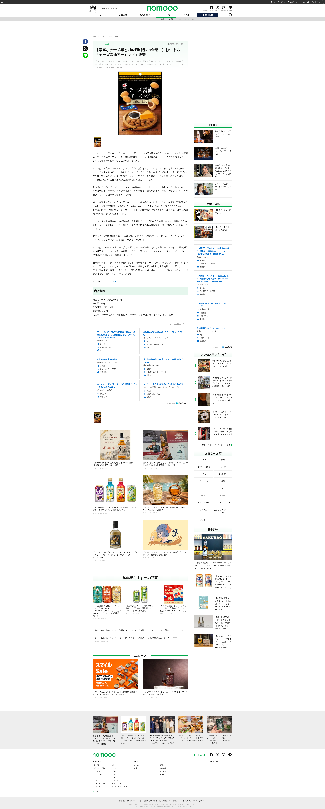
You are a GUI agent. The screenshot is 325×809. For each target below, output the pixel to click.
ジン (113, 777)
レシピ (187, 15)
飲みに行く (145, 15)
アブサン (97, 792)
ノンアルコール (99, 783)
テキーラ (115, 780)
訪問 (135, 768)
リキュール (98, 774)
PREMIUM (208, 15)
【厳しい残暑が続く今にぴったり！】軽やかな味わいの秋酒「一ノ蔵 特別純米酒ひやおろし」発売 (135, 639)
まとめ (136, 765)
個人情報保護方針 (164, 801)
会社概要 (175, 801)
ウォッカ (97, 780)
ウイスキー (98, 771)
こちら (113, 281)
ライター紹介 (214, 761)
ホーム (103, 15)
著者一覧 (122, 801)
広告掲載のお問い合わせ (149, 801)
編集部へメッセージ (133, 801)
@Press (201, 801)
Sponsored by (171, 403)
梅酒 (113, 774)
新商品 (161, 19)
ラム (95, 777)
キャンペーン (181, 19)
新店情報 (170, 19)
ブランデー (116, 771)
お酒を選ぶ (124, 15)
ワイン (114, 768)
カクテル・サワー (118, 783)
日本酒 (96, 765)
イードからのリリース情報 (188, 801)
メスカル (97, 786)
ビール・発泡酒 (99, 768)
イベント (193, 19)
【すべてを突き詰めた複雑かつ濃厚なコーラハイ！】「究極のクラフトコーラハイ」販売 (138, 630)
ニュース (166, 15)
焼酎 (113, 765)
